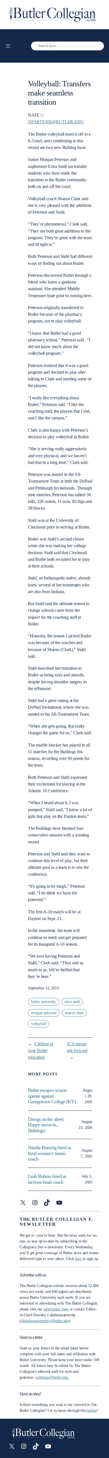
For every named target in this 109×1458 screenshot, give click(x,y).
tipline (92, 1410)
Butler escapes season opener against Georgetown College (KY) (52, 1095)
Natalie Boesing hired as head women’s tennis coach (49, 1153)
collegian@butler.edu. (52, 1377)
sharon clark (74, 1013)
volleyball (38, 1024)
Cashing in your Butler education (40, 1050)
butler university (43, 1002)
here (78, 1259)
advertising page (56, 1309)
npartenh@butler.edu (56, 121)
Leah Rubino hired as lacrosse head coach (47, 1179)
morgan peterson (43, 1013)
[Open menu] (8, 46)
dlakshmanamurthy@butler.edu (45, 1321)
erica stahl (72, 1002)
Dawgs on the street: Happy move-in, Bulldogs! (46, 1124)
